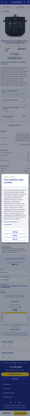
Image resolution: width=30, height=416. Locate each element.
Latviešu (6, 177)
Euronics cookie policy (10, 222)
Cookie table (7, 224)
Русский (12, 177)
